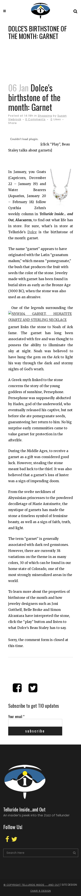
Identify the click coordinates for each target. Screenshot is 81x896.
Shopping (45, 115)
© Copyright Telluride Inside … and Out (31, 884)
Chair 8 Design (40, 890)
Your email (16, 716)
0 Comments (35, 119)
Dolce (32, 232)
